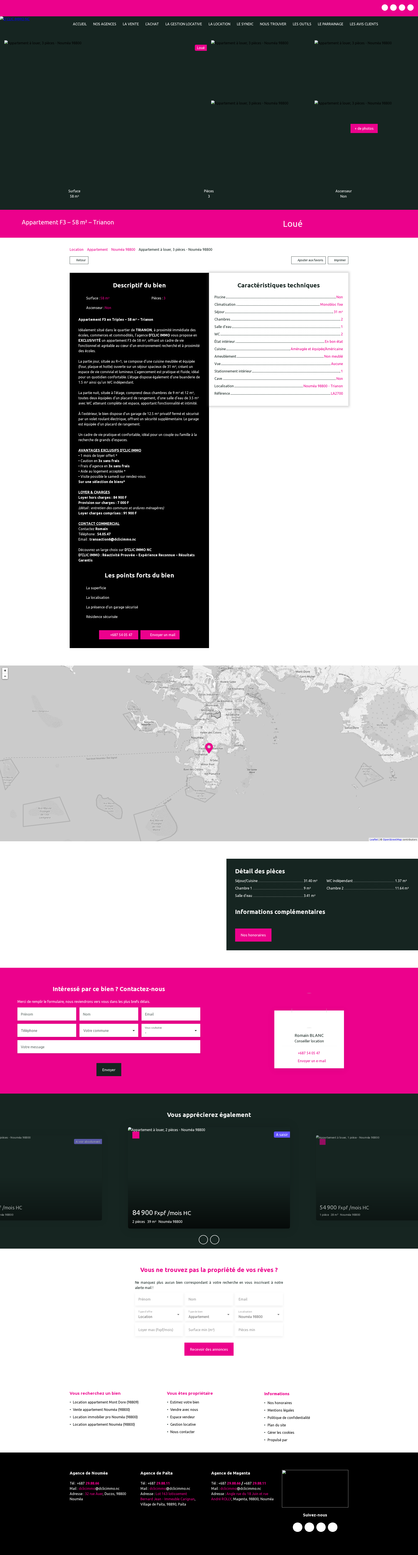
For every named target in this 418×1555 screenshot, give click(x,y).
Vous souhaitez (153, 1027)
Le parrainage (330, 24)
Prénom (27, 1014)
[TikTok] (410, 7)
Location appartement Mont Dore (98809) (106, 1402)
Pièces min (247, 1330)
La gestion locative (183, 24)
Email (149, 1014)
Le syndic (245, 24)
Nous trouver (273, 24)
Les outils (302, 24)
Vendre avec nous (184, 1410)
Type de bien (195, 1311)
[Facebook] (385, 7)
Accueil (80, 24)
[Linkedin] (402, 7)
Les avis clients (364, 24)
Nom (87, 1014)
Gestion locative (183, 1424)
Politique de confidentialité (289, 1418)
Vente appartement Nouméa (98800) (101, 1410)
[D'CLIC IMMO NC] (35, 24)
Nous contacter (182, 1432)
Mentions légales (281, 1410)
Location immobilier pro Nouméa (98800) (105, 1417)
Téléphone (29, 1031)
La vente (131, 24)
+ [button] (5, 670)
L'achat (152, 24)
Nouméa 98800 (123, 249)
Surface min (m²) (202, 1330)
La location (219, 24)
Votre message (32, 1047)
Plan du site (277, 1425)
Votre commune (96, 1031)
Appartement (97, 249)
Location (77, 249)
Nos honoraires (280, 1403)
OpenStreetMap (392, 839)
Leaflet (374, 839)
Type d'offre (145, 1311)
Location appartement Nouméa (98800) (104, 1424)
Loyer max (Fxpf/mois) (155, 1330)
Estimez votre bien (184, 1402)
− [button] (5, 676)
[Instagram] (393, 7)
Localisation (245, 1311)
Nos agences (104, 24)
